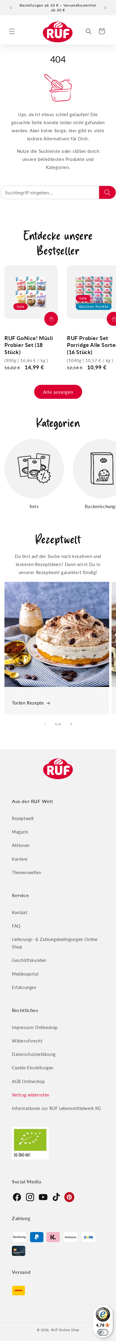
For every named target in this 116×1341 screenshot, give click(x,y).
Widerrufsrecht (27, 1040)
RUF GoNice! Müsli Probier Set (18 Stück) (28, 345)
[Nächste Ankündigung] (105, 7)
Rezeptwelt (23, 818)
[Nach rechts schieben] (71, 724)
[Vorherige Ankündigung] (11, 7)
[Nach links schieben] (44, 724)
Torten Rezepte (28, 702)
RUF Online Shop (65, 1330)
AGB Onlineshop (28, 1081)
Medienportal (25, 973)
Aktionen (21, 845)
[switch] (103, 1332)
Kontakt (19, 912)
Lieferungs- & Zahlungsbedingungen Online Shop (55, 943)
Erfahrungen (24, 987)
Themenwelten (26, 872)
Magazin (20, 831)
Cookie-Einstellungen (33, 1067)
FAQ (16, 925)
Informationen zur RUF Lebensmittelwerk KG (56, 1108)
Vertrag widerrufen (30, 1094)
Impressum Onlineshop (35, 1027)
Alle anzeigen (58, 392)
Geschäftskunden (29, 960)
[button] (11, 31)
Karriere (20, 859)
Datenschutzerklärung (34, 1054)
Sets (34, 506)
